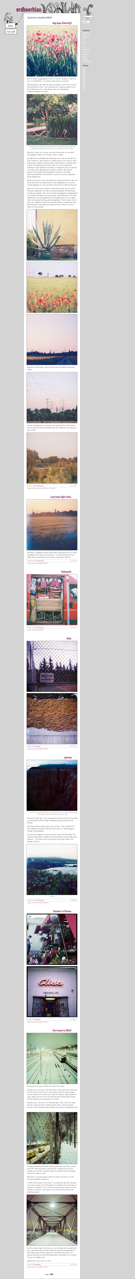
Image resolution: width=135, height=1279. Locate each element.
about (10, 25)
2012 (84, 90)
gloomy (68, 757)
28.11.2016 (73, 746)
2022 (84, 68)
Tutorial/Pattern (87, 62)
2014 (84, 85)
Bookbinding (86, 33)
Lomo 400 (52, 488)
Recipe (84, 57)
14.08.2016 (73, 900)
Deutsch (85, 38)
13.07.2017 (73, 486)
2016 (84, 80)
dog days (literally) (62, 23)
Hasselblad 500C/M (42, 488)
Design (84, 35)
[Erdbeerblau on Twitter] (88, 26)
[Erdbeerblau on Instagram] (84, 26)
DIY (83, 40)
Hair (84, 45)
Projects (85, 54)
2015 (84, 82)
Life (34, 486)
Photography (40, 486)
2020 (84, 70)
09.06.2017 (73, 627)
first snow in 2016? (62, 1030)
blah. (69, 638)
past (47, 1274)
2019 (84, 73)
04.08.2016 (73, 1019)
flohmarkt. (66, 571)
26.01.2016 (73, 1264)
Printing (85, 52)
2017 (84, 78)
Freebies (85, 42)
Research (85, 59)
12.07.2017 (73, 561)
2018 (84, 75)
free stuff (11, 31)
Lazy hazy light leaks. (61, 497)
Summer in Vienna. (62, 911)
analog (34, 488)
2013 (84, 87)
